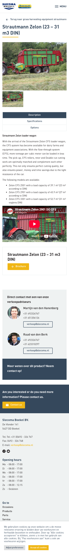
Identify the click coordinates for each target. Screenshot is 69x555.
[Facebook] (4, 451)
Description (34, 115)
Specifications (34, 121)
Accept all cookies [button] (38, 548)
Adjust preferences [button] (14, 548)
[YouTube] (8, 451)
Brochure (18, 266)
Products (7, 511)
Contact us (14, 405)
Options (34, 128)
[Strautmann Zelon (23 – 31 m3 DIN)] (34, 66)
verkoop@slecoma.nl (38, 324)
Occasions (7, 507)
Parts (5, 515)
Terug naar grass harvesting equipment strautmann (36, 19)
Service (6, 519)
